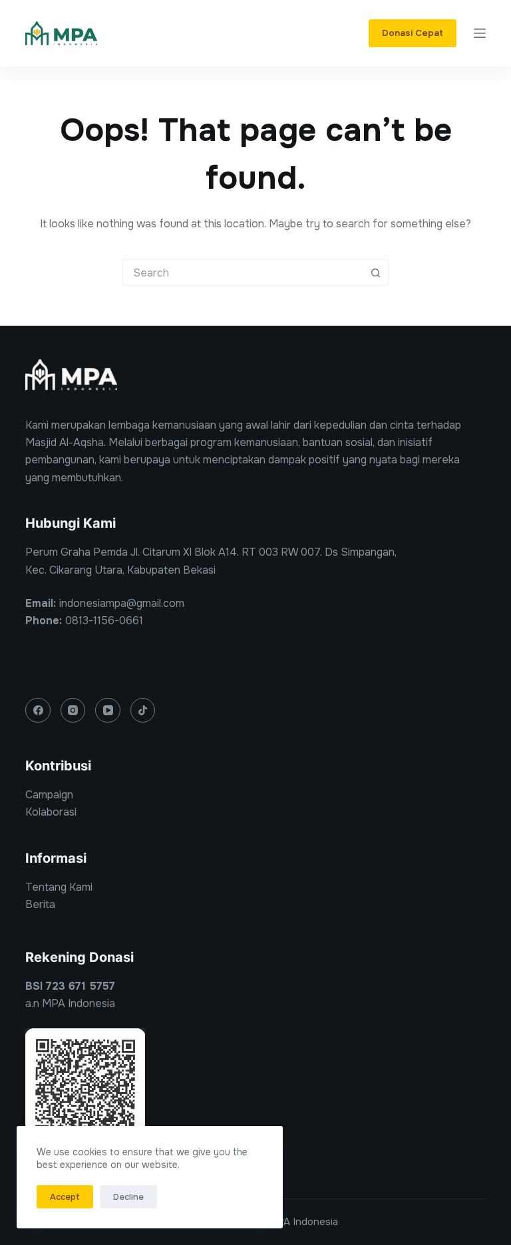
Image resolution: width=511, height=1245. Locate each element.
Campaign (49, 795)
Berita (40, 904)
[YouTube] (107, 710)
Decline (128, 1196)
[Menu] (480, 33)
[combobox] (243, 272)
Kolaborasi (51, 812)
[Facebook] (38, 710)
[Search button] (375, 272)
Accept (65, 1196)
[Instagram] (73, 710)
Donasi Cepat (412, 33)
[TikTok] (143, 710)
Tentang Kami (58, 887)
